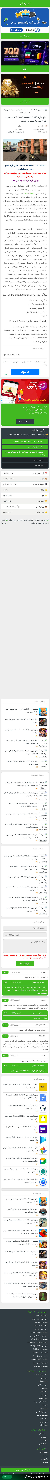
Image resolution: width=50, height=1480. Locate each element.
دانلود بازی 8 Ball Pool (40, 1349)
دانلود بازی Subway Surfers (38, 1346)
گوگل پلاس (43, 1444)
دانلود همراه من (43, 1415)
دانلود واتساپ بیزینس (40, 1402)
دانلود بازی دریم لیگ (41, 1326)
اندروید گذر (25, 3)
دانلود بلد (45, 1405)
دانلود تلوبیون (43, 1419)
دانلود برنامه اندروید (41, 1375)
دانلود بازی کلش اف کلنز (40, 1360)
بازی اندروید (20, 132)
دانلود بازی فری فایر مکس (39, 1336)
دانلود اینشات (43, 1398)
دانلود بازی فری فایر (41, 1322)
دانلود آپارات (44, 1425)
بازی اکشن (10, 132)
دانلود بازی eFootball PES (39, 1339)
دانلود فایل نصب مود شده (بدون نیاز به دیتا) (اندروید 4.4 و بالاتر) (25, 454)
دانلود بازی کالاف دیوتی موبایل (38, 1343)
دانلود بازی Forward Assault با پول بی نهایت (28, 365)
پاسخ (5, 973)
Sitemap (45, 1463)
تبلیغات (45, 1456)
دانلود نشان (44, 1395)
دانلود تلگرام (44, 1378)
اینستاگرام (43, 1434)
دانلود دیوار (44, 1388)
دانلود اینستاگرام (42, 1385)
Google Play (38, 466)
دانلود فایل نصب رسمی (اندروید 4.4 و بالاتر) (27, 442)
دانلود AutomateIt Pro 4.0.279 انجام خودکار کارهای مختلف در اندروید (22, 795)
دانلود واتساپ (43, 1381)
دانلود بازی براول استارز (40, 1356)
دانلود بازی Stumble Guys (39, 1332)
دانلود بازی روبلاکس (41, 1329)
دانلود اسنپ (44, 1392)
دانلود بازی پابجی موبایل (39, 1319)
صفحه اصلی (44, 1452)
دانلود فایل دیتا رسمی (35, 447)
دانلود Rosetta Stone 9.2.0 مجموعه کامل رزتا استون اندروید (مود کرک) (22, 1086)
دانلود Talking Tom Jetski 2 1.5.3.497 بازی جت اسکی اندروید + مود (22, 868)
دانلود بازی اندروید (42, 1316)
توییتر (44, 1441)
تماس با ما (44, 1459)
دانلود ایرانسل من (42, 1412)
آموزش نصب (38, 460)
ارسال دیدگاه (23, 964)
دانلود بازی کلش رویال (40, 1363)
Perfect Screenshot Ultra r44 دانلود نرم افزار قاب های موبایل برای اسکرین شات (22, 784)
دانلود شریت (44, 1408)
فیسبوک (44, 1437)
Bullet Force (29, 193)
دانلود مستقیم (23, 424)
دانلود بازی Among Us (40, 1353)
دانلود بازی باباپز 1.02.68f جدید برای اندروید (23, 877)
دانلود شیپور (44, 1422)
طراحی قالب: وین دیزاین (23, 1470)
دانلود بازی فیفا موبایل (40, 1366)
